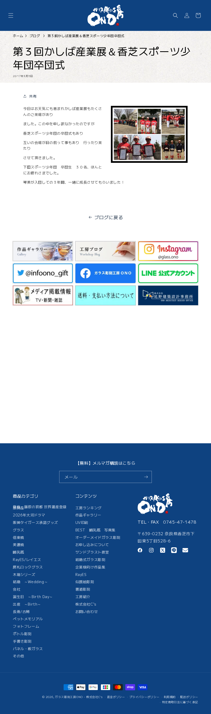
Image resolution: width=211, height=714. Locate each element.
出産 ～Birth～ (27, 604)
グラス (18, 529)
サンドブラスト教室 (92, 552)
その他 (18, 655)
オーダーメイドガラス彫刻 (97, 537)
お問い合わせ (86, 611)
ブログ (35, 35)
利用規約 (170, 697)
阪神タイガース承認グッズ (35, 522)
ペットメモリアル (28, 618)
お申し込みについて (92, 544)
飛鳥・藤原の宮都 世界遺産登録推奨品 (40, 508)
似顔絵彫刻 (84, 581)
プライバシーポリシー (144, 697)
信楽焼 (18, 537)
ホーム (18, 35)
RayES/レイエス (27, 559)
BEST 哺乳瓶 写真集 (95, 529)
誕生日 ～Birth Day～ (33, 596)
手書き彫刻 (22, 641)
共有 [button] (33, 96)
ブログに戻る (108, 217)
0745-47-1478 (179, 522)
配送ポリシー (189, 697)
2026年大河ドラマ (29, 514)
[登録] (146, 477)
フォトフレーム (26, 626)
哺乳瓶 (18, 552)
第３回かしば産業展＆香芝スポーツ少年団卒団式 (86, 35)
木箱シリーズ (24, 574)
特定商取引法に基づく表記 (180, 702)
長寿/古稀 (21, 611)
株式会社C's (85, 604)
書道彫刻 (82, 589)
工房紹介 (82, 596)
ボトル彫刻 (22, 633)
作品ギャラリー (88, 514)
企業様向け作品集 (90, 567)
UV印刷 (81, 522)
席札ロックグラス (28, 567)
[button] (10, 15)
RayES (81, 574)
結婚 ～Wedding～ (30, 581)
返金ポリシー (116, 697)
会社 (16, 589)
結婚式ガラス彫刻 (90, 559)
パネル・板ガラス (28, 648)
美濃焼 (18, 544)
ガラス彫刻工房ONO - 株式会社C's (79, 697)
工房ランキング (88, 508)
